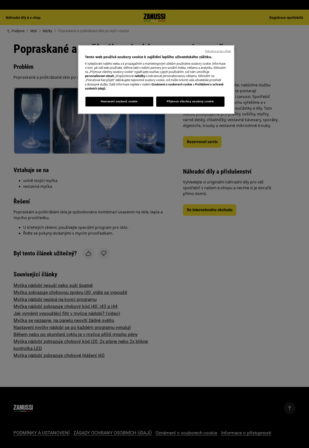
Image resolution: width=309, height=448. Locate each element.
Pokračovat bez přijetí (218, 51)
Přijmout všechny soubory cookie (190, 101)
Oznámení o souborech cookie (171, 84)
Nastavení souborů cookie (119, 101)
